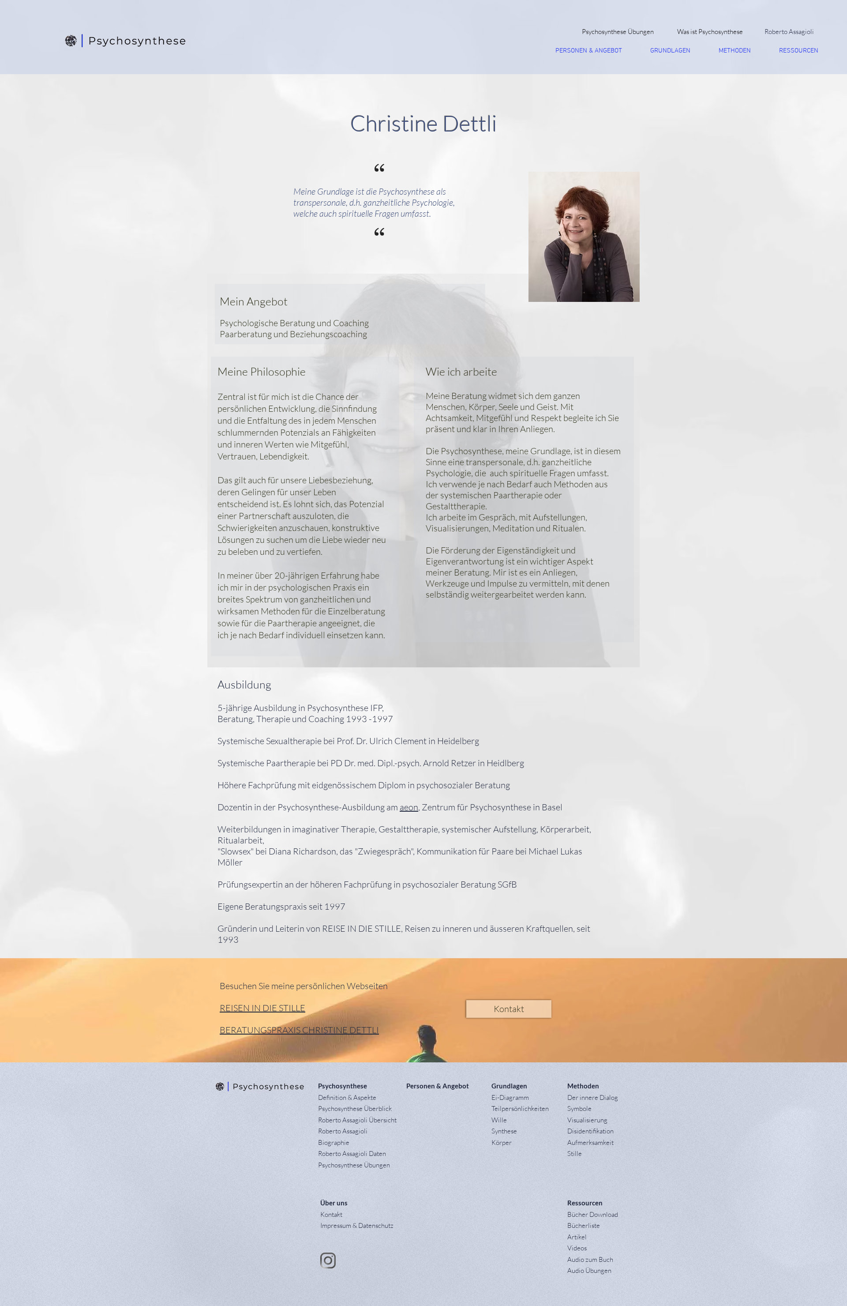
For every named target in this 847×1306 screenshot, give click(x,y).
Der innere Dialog (592, 1097)
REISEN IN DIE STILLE (262, 1007)
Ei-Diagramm (510, 1097)
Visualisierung (587, 1120)
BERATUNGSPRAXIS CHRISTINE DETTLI (299, 1029)
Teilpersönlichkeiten (520, 1108)
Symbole (579, 1108)
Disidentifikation (590, 1131)
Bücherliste (583, 1225)
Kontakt (331, 1214)
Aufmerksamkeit (590, 1142)
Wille (499, 1120)
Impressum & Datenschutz (357, 1225)
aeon (409, 807)
